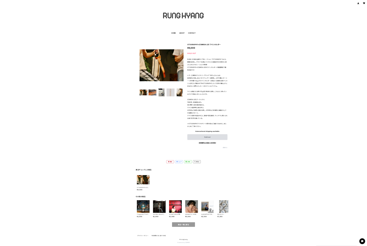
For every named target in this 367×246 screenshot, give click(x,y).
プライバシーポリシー (143, 235)
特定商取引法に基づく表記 (159, 235)
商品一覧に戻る (183, 225)
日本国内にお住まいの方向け (207, 143)
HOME (173, 33)
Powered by (181, 242)
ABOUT (182, 33)
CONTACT (192, 33)
